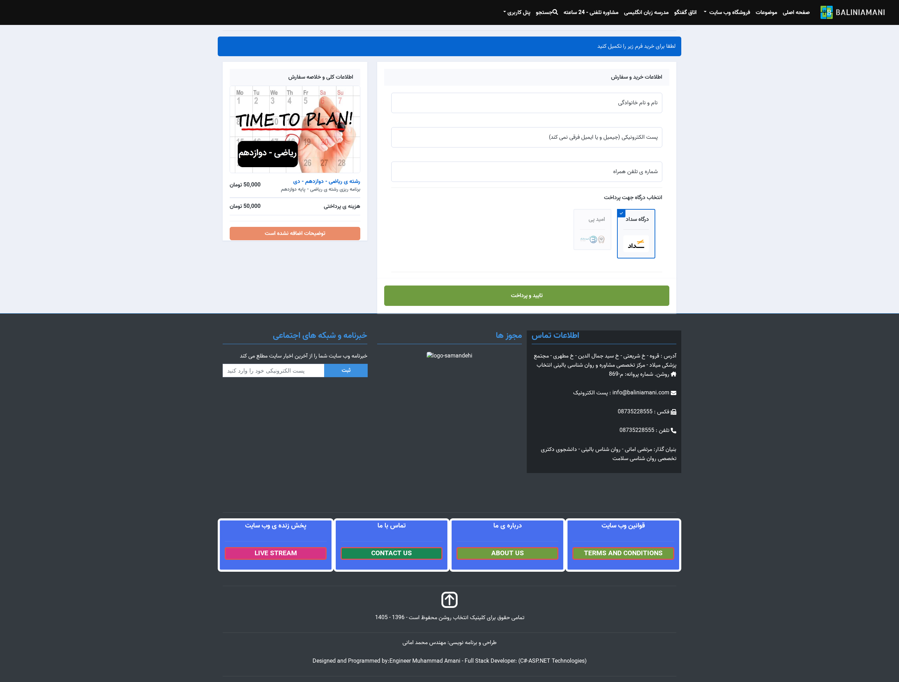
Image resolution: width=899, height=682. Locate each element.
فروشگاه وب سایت (729, 12)
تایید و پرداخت (527, 295)
